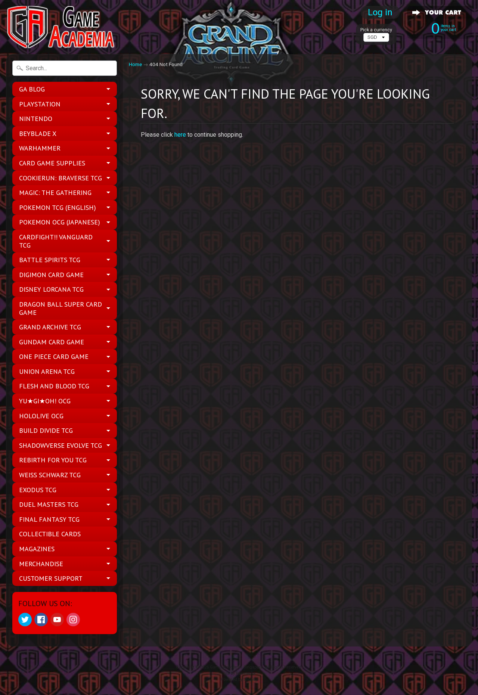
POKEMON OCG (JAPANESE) (59, 222)
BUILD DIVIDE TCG (46, 430)
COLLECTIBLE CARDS (50, 534)
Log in (380, 12)
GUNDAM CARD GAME (51, 342)
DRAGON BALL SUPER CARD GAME (60, 308)
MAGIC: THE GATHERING (55, 192)
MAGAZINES (37, 548)
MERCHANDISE (41, 563)
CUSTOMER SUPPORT (51, 578)
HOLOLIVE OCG (41, 416)
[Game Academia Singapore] (62, 27)
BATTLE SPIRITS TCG (49, 259)
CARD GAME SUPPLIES (52, 163)
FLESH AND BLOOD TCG (54, 386)
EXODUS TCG (37, 489)
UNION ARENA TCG (47, 371)
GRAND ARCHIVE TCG (50, 327)
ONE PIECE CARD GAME (54, 356)
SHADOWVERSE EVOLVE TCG (60, 445)
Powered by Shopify (239, 679)
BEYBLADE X (37, 133)
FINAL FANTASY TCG (49, 519)
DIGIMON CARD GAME (51, 274)
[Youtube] (57, 619)
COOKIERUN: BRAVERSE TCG (60, 178)
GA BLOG (32, 89)
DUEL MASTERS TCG (48, 504)
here (180, 134)
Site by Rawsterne (239, 673)
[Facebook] (41, 619)
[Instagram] (73, 619)
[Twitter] (25, 619)
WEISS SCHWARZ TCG (50, 475)
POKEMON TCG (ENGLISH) (57, 207)
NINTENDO (35, 118)
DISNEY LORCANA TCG (51, 289)
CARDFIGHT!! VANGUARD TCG (56, 241)
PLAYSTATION (39, 104)
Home (135, 64)
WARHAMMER (39, 148)
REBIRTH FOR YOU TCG (53, 460)
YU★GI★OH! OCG (45, 401)
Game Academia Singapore (236, 667)
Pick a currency (376, 29)
